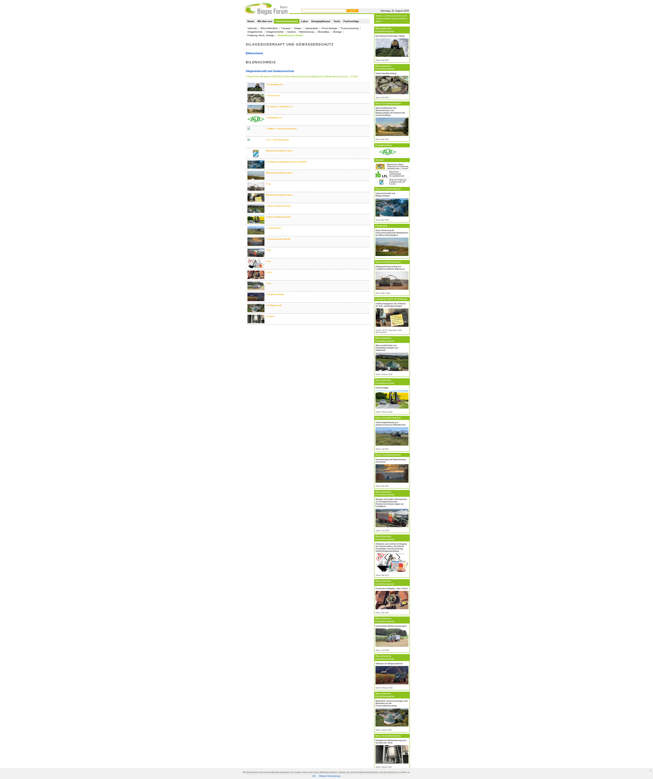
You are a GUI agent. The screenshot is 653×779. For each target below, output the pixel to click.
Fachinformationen (287, 21)
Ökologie (337, 32)
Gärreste (291, 32)
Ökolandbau (323, 32)
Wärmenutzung (306, 32)
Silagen (297, 28)
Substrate (252, 28)
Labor (304, 21)
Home (250, 21)
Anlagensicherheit (275, 32)
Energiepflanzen (320, 21)
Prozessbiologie (329, 28)
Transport (285, 28)
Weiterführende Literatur (290, 35)
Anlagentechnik (255, 32)
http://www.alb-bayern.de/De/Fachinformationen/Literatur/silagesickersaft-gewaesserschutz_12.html (303, 76)
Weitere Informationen (330, 776)
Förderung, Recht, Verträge (260, 35)
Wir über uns (264, 21)
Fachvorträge (351, 21)
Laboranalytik (311, 28)
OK (314, 776)
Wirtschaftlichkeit (269, 28)
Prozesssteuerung (350, 28)
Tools (337, 21)
